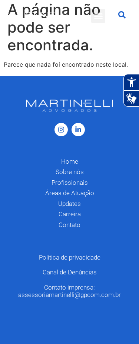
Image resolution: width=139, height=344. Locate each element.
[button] (98, 16)
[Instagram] (61, 129)
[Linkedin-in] (78, 129)
